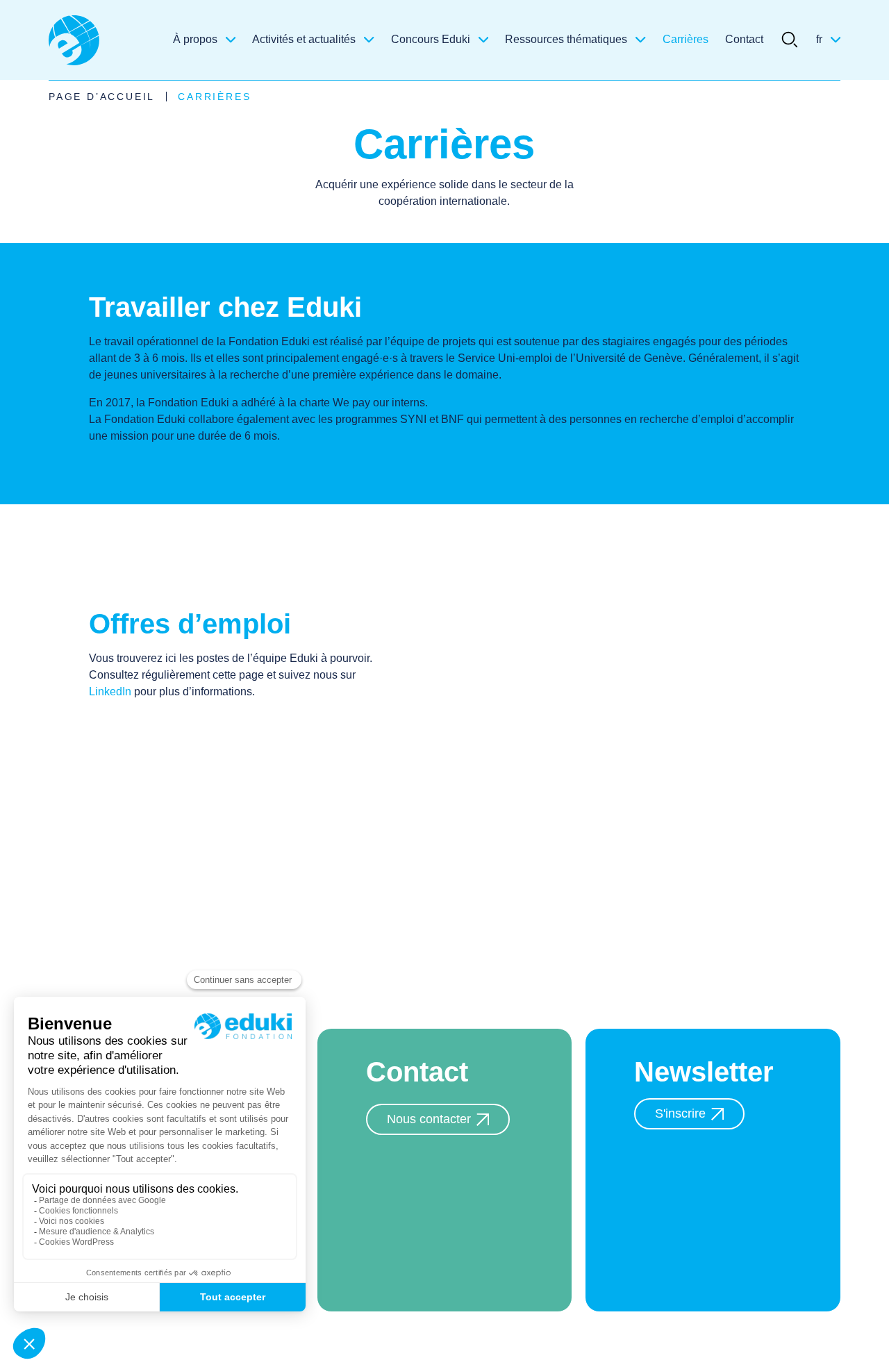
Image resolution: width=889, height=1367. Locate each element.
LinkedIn (110, 691)
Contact (744, 39)
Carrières (685, 39)
